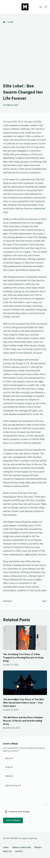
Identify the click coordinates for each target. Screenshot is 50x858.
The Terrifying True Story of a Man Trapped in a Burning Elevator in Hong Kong (23, 657)
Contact (19, 851)
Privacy (38, 847)
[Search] (41, 7)
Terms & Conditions (21, 847)
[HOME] (4, 22)
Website (9, 776)
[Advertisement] (25, 54)
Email (8, 767)
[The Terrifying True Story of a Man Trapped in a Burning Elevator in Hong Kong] (25, 637)
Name (9, 758)
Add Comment (13, 785)
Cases (5, 847)
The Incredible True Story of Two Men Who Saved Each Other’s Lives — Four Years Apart (23, 702)
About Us (7, 851)
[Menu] (45, 7)
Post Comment (13, 820)
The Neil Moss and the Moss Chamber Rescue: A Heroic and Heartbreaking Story (23, 720)
